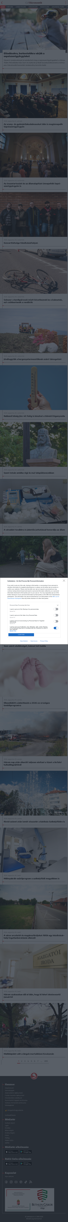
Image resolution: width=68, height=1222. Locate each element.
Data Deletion (24, 641)
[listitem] (34, 605)
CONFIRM (21, 634)
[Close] (64, 581)
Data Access (34, 641)
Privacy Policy (44, 641)
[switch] (56, 609)
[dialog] (34, 611)
